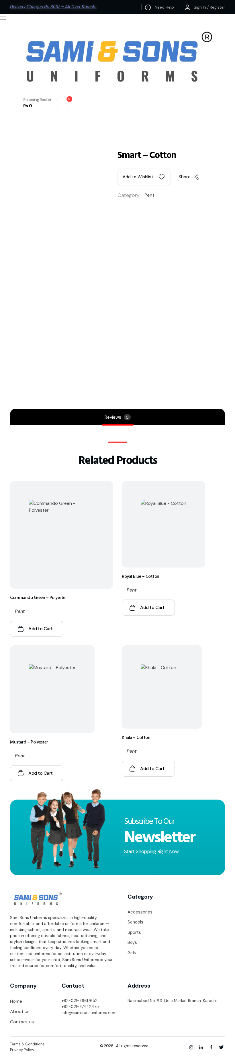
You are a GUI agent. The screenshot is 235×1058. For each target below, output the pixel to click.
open (225, 147)
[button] (144, 177)
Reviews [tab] (117, 417)
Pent (149, 195)
